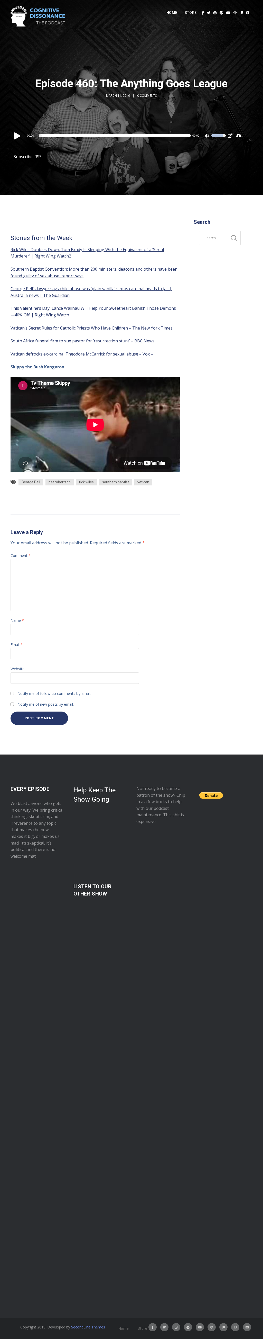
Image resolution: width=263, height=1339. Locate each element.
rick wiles (86, 482)
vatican (143, 482)
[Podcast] (235, 13)
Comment (21, 555)
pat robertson (60, 482)
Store (191, 13)
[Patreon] (241, 13)
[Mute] (207, 136)
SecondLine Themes (88, 1327)
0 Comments (147, 95)
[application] (119, 135)
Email (17, 644)
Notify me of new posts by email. (45, 704)
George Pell (31, 482)
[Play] (17, 135)
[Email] (247, 1327)
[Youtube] (228, 13)
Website (17, 668)
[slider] (218, 139)
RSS (38, 156)
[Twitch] (248, 13)
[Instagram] (215, 13)
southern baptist (115, 482)
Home (171, 13)
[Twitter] (208, 13)
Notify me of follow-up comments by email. (54, 693)
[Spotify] (221, 13)
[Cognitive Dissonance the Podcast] (38, 16)
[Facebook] (202, 13)
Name (17, 620)
